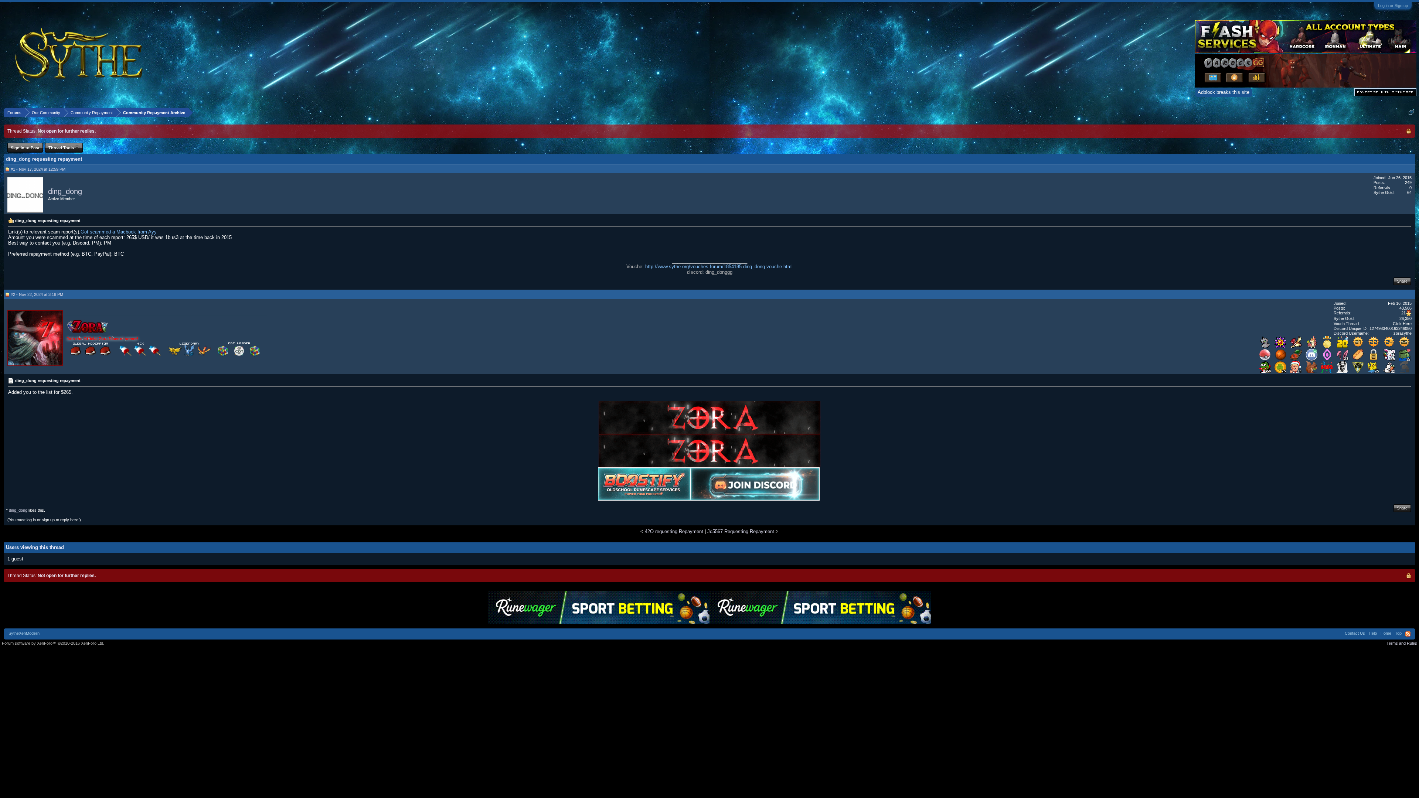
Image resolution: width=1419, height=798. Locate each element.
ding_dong (65, 191)
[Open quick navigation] (1411, 112)
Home (1386, 633)
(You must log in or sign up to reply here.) (44, 520)
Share (1402, 281)
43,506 (1405, 308)
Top (1398, 633)
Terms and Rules (1401, 643)
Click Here (1402, 323)
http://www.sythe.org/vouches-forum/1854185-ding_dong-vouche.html (719, 266)
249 (1408, 182)
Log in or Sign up (1393, 5)
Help (1373, 633)
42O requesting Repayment (674, 531)
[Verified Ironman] (1405, 371)
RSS (1408, 634)
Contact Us (1355, 633)
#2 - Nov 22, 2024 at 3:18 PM (37, 294)
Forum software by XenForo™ (53, 643)
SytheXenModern (24, 633)
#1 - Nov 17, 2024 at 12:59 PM (38, 169)
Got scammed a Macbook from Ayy (119, 232)
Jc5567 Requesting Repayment (740, 531)
